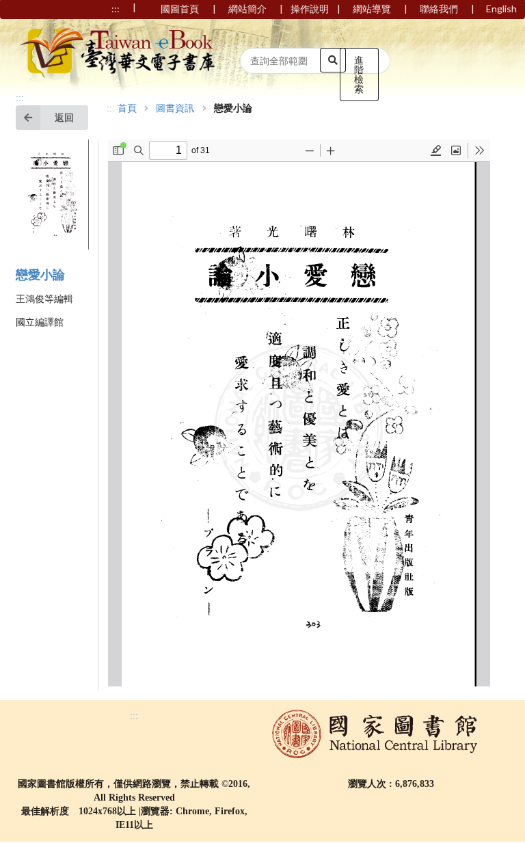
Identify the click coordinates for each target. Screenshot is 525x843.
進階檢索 (359, 74)
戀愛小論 (40, 275)
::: (20, 98)
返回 (64, 117)
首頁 (127, 108)
